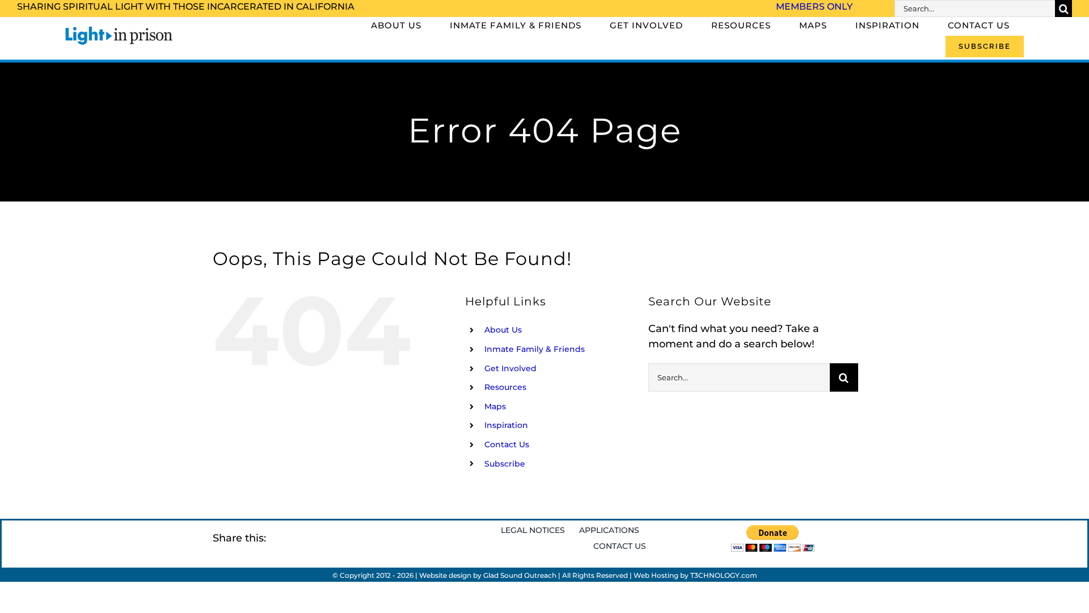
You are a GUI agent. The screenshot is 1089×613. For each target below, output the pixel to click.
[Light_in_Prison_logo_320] (119, 28)
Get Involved (510, 368)
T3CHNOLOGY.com (723, 575)
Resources (505, 387)
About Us (503, 330)
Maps (495, 406)
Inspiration (506, 425)
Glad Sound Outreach (519, 575)
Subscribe (504, 464)
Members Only (814, 6)
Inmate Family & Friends (534, 349)
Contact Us (506, 444)
